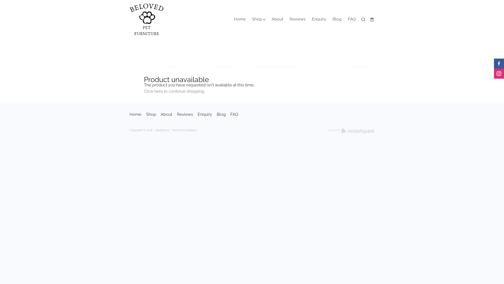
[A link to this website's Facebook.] (499, 64)
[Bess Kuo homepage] (154, 19)
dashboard (162, 130)
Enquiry (319, 18)
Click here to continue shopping (174, 91)
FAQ (352, 18)
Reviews (298, 18)
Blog (337, 18)
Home (240, 18)
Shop (257, 18)
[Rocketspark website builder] (351, 131)
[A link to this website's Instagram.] (499, 74)
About (277, 18)
